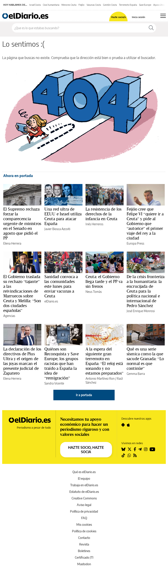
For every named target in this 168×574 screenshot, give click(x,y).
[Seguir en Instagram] (145, 449)
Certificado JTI (84, 557)
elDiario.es (51, 301)
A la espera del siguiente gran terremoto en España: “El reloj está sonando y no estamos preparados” (104, 361)
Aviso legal (84, 505)
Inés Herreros (94, 224)
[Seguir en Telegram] (140, 449)
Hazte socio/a (118, 17)
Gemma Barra (136, 374)
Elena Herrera (12, 243)
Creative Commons (84, 498)
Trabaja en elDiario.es (84, 485)
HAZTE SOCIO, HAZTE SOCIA (86, 449)
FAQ (84, 518)
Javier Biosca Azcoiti (57, 229)
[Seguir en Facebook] (135, 449)
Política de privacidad (84, 511)
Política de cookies (84, 531)
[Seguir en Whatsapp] (129, 455)
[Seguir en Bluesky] (123, 449)
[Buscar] (151, 27)
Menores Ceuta (68, 5)
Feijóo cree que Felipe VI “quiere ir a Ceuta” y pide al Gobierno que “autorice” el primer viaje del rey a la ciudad (145, 223)
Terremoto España (128, 5)
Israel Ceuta (35, 5)
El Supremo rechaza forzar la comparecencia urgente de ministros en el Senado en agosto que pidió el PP (22, 223)
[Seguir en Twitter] (129, 449)
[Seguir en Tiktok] (123, 455)
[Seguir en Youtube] (152, 449)
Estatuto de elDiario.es (84, 492)
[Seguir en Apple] (128, 425)
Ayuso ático (159, 5)
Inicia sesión (138, 17)
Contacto (84, 538)
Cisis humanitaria (51, 5)
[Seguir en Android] (123, 425)
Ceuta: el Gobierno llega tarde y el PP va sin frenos (104, 281)
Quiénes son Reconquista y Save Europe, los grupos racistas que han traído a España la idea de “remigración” (61, 363)
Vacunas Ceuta (94, 5)
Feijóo (81, 5)
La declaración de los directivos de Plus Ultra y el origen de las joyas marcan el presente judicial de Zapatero (22, 361)
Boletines (84, 551)
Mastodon (84, 564)
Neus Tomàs (94, 291)
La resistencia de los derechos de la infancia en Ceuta (103, 213)
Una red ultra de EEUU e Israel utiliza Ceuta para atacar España (63, 216)
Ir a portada (84, 395)
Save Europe (145, 5)
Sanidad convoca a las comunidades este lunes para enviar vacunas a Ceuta (61, 286)
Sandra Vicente (54, 383)
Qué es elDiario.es (84, 472)
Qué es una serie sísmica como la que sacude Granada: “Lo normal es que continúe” (145, 358)
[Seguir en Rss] (135, 455)
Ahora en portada (18, 175)
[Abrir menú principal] (163, 16)
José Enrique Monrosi (141, 311)
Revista (84, 544)
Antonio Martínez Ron (100, 378)
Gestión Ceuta (110, 5)
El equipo (84, 478)
